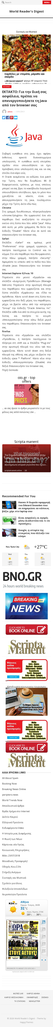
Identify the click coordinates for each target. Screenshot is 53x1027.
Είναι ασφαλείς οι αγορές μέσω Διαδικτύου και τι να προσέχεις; (34, 520)
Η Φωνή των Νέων (12, 839)
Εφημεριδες (32, 997)
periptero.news (10, 794)
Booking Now (9, 783)
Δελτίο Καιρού (10, 816)
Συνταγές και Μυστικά (14, 877)
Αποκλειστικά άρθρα (13, 805)
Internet (6, 86)
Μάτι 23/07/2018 (11, 855)
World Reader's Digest (26, 11)
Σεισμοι (45, 997)
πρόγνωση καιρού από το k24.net (23, 971)
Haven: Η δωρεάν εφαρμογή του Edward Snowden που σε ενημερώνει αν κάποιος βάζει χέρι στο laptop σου (26, 507)
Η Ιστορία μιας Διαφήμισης (16, 833)
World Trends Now (12, 800)
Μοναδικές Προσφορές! (15, 861)
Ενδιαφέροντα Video (13, 827)
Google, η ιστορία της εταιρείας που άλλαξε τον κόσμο (33, 533)
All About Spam (10, 778)
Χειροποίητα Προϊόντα (14, 894)
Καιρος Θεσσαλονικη (14, 997)
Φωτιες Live (18, 993)
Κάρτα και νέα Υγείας (13, 844)
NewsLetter (34, 1001)
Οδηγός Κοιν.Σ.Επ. (11, 866)
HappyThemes (26, 1022)
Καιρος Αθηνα (33, 993)
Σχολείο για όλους (12, 883)
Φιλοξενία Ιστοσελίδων (15, 888)
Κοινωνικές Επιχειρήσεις (15, 850)
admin (9, 111)
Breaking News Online (14, 789)
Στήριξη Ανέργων (11, 872)
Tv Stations (19, 1001)
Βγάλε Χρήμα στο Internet (16, 811)
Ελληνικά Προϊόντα (12, 822)
